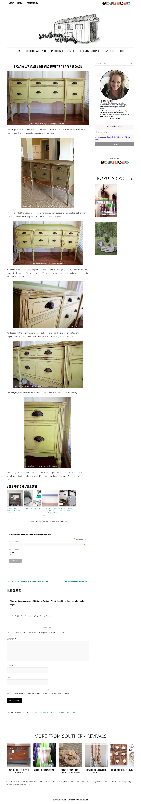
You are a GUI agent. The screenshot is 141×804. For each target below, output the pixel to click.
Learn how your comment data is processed (57, 712)
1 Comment (64, 521)
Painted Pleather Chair (32, 508)
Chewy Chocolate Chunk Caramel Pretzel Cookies (70, 771)
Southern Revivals (70, 29)
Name (10, 665)
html (12, 552)
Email (9, 677)
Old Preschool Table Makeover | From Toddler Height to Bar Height (49, 511)
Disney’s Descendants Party (44, 770)
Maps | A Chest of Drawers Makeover (19, 771)
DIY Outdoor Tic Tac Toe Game (122, 770)
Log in (85, 800)
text (12, 555)
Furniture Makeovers (52, 521)
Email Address (47, 541)
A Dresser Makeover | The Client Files (67, 509)
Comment (11, 639)
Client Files (39, 521)
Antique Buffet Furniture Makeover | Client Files (14, 510)
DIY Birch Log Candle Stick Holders (96, 771)
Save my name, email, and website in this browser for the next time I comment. (39, 693)
